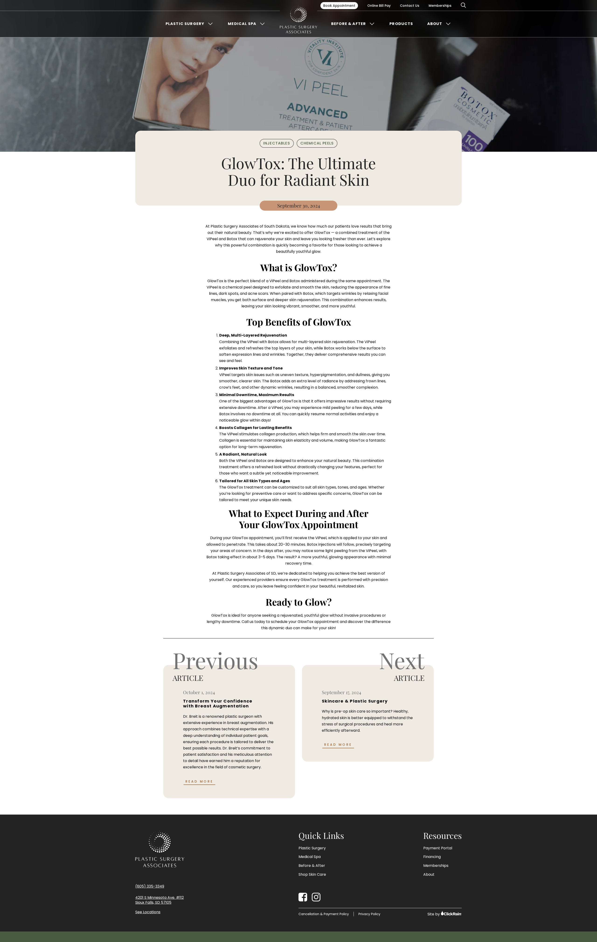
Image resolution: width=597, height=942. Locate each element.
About (434, 23)
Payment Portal (437, 848)
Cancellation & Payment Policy (323, 914)
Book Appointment (339, 5)
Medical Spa (242, 23)
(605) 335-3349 (149, 886)
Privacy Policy (369, 914)
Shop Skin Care (312, 874)
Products (401, 23)
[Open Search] (463, 5)
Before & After (348, 23)
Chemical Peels (317, 143)
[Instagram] (316, 897)
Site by (434, 914)
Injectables (276, 143)
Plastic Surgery (185, 23)
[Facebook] (302, 897)
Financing (432, 857)
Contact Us (409, 5)
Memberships (440, 5)
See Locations (147, 912)
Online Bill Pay (379, 5)
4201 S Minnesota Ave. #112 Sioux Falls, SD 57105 (159, 900)
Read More (199, 781)
